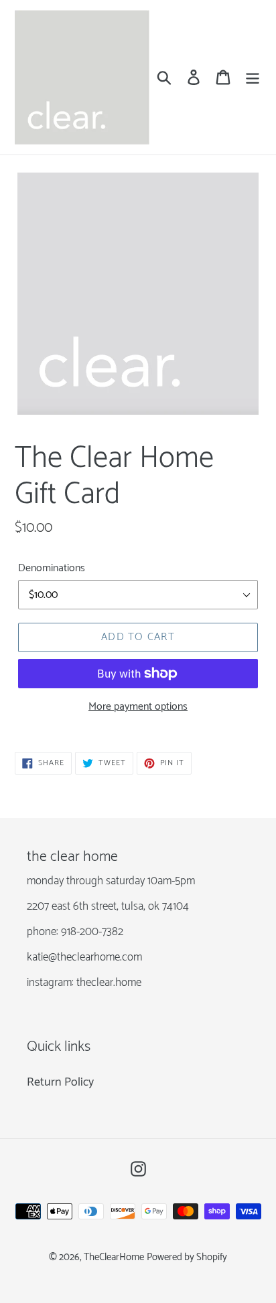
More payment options (138, 707)
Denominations (51, 569)
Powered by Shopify (187, 1257)
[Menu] (252, 77)
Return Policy (60, 1082)
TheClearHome (114, 1257)
